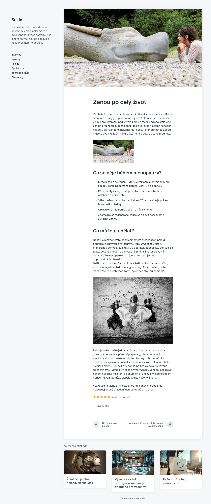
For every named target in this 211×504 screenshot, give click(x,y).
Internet (16, 54)
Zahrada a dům (20, 72)
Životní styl (17, 77)
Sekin (16, 19)
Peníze (15, 63)
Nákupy (16, 59)
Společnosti (18, 68)
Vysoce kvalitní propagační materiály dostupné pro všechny (130, 483)
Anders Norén (138, 498)
